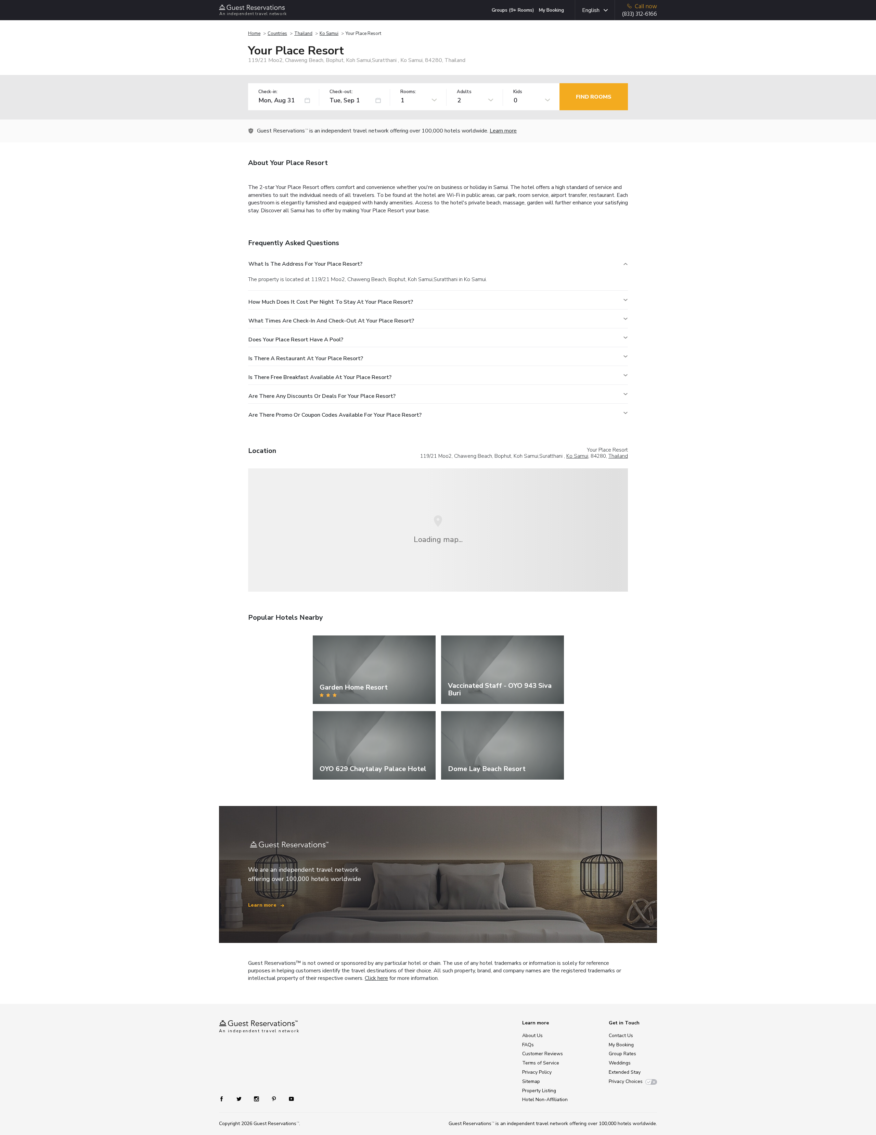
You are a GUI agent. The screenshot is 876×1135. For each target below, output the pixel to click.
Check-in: (268, 92)
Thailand (303, 33)
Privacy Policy (537, 1072)
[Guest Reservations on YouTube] (288, 1098)
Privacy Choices (626, 1081)
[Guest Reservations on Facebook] (225, 1098)
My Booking (551, 10)
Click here (376, 978)
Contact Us (621, 1035)
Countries (277, 33)
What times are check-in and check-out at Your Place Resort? (331, 321)
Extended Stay (625, 1072)
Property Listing (539, 1090)
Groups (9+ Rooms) (513, 10)
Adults (464, 92)
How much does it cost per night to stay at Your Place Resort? (330, 302)
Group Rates (622, 1053)
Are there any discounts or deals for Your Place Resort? (322, 396)
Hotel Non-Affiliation (545, 1099)
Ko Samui (329, 33)
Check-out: (341, 92)
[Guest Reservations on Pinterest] (274, 1098)
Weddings (620, 1063)
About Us (532, 1035)
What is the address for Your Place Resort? (305, 264)
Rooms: (408, 92)
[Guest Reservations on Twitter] (239, 1098)
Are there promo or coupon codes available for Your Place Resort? (335, 415)
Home (254, 33)
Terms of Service (540, 1063)
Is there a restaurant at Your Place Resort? (305, 358)
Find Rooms (593, 97)
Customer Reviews (542, 1053)
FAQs (528, 1045)
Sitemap (531, 1081)
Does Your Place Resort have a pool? (295, 339)
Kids (517, 92)
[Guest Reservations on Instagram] (257, 1098)
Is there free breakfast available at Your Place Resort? (319, 377)
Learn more (503, 131)
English (591, 10)
